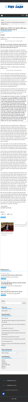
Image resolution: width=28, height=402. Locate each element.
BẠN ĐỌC (4, 366)
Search (3, 301)
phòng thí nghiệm (17, 111)
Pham (2, 32)
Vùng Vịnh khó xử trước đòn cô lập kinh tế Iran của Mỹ (13, 339)
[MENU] (27, 15)
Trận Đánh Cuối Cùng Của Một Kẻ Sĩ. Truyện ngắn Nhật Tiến (21, 225)
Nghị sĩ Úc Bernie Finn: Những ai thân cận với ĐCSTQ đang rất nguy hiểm (7, 234)
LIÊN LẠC (4, 368)
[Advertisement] (14, 252)
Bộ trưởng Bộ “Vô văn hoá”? (8, 328)
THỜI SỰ (3, 361)
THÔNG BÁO (4, 363)
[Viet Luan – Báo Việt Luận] (2, 15)
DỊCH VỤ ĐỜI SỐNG (6, 364)
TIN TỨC (3, 360)
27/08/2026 (4, 273)
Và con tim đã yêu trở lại (7, 341)
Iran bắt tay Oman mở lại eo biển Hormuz (10, 330)
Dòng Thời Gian (5, 318)
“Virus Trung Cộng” (12, 120)
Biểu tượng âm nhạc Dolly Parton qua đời (10, 336)
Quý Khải (3, 35)
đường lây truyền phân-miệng (7, 195)
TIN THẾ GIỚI (3, 217)
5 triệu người (4, 106)
